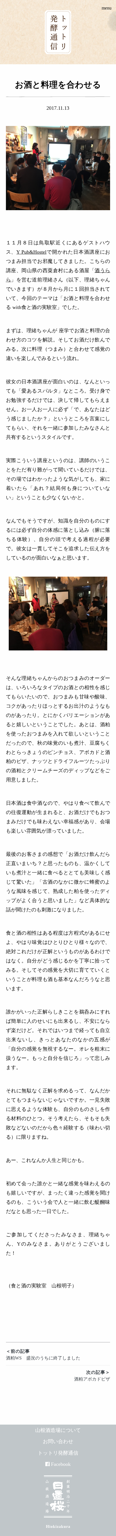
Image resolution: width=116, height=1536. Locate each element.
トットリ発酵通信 (58, 1453)
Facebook (61, 1464)
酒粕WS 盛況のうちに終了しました (43, 1354)
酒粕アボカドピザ (92, 1375)
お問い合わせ (58, 1441)
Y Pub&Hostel (31, 252)
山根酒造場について (58, 1430)
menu (106, 8)
